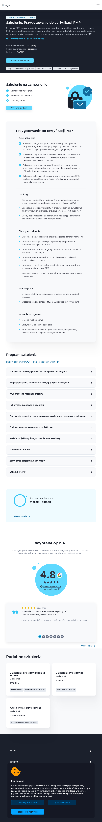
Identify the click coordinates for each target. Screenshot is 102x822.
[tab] (39, 636)
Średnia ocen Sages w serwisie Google (52, 588)
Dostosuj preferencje (27, 802)
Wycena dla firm (19, 108)
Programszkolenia (20, 60)
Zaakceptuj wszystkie (28, 812)
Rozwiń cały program (16, 362)
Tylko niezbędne (62, 802)
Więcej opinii (87, 646)
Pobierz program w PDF (44, 362)
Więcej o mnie (20, 516)
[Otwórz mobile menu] (98, 5)
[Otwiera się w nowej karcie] (59, 575)
